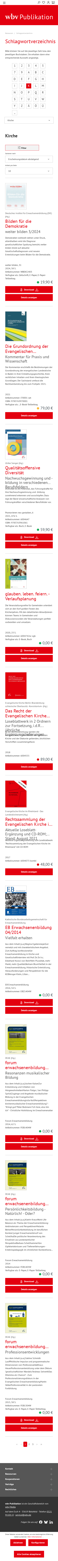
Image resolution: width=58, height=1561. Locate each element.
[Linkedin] (50, 1522)
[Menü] (4, 2)
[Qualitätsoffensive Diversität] (16, 444)
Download (29, 289)
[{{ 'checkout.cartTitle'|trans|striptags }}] (53, 2)
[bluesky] (45, 1522)
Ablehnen (18, 1542)
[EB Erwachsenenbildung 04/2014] (16, 901)
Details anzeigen (29, 297)
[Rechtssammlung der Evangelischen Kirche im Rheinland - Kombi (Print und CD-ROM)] (16, 793)
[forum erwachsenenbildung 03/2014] (16, 1175)
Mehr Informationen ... (35, 1537)
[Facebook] (40, 1522)
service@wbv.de (23, 1515)
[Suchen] (39, 2)
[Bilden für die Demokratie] (16, 196)
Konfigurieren (38, 1542)
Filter (23, 148)
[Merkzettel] (43, 2)
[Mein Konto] (48, 2)
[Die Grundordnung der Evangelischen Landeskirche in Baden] (16, 326)
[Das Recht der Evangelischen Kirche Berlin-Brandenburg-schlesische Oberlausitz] (16, 685)
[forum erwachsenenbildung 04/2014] (16, 1039)
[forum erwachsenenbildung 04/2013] (16, 1318)
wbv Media (10, 1507)
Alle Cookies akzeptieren (29, 1554)
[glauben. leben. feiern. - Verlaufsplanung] (16, 574)
